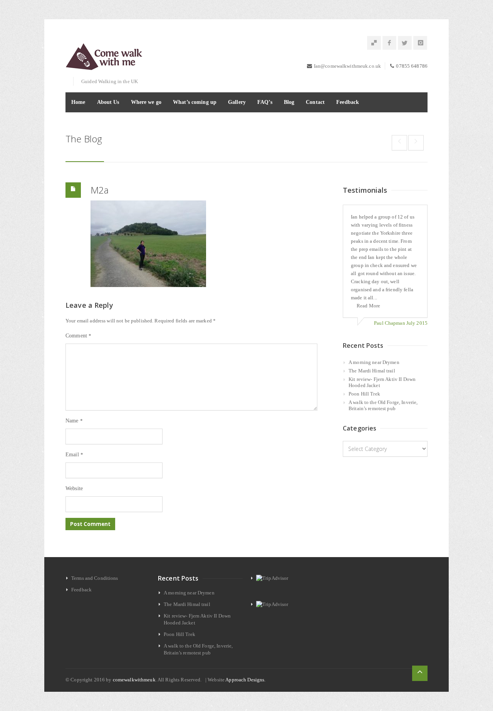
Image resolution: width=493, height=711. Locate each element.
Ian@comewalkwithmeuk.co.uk (347, 66)
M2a (100, 190)
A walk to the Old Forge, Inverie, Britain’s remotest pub (383, 405)
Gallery (237, 102)
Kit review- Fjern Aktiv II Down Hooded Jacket (382, 382)
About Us (108, 102)
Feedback (347, 102)
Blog (289, 102)
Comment (78, 336)
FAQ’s (264, 102)
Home (78, 102)
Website (74, 488)
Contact (315, 102)
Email (74, 454)
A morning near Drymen (374, 362)
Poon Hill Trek (364, 394)
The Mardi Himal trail (372, 371)
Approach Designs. (245, 680)
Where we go (146, 102)
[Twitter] (405, 43)
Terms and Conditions (94, 578)
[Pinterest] (374, 43)
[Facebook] (389, 43)
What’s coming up (194, 102)
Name (74, 421)
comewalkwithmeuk (134, 680)
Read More (368, 306)
